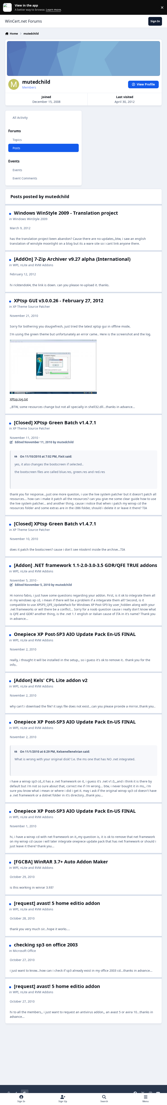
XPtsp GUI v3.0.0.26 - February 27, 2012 (58, 300)
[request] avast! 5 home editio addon (57, 903)
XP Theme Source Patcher (31, 306)
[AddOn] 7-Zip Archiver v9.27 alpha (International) (72, 259)
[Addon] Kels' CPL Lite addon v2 (50, 680)
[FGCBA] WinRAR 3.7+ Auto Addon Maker (61, 861)
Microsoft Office (24, 951)
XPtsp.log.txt (19, 399)
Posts (16, 148)
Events (17, 170)
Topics (17, 140)
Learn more (8, 7)
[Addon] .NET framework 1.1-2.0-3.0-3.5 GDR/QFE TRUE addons (85, 565)
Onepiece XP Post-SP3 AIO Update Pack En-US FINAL (75, 634)
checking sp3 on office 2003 (46, 944)
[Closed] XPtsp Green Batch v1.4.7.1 (55, 422)
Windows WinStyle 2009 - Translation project (66, 213)
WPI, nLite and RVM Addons (33, 265)
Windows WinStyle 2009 (30, 219)
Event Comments (25, 178)
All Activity (20, 117)
